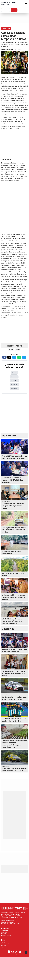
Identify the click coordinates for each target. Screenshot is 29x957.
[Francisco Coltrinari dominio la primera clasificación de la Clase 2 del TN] (14, 757)
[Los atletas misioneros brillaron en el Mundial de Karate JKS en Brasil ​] (14, 709)
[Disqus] (14, 413)
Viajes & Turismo (6, 28)
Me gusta (14, 373)
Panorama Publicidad (5, 944)
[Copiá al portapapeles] (24, 357)
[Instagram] (12, 951)
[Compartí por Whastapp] (19, 357)
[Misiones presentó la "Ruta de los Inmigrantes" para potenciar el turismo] (14, 492)
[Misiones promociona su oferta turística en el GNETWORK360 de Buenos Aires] (14, 468)
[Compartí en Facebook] (4, 357)
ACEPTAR (14, 10)
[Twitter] (16, 951)
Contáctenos (3, 932)
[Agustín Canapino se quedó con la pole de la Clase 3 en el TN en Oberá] (14, 685)
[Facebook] (9, 951)
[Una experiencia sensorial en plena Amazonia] (14, 564)
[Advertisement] (14, 220)
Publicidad (3, 934)
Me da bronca (14, 388)
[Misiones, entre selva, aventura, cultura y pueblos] (14, 542)
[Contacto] (20, 951)
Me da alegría (14, 384)
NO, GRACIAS (5, 10)
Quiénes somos (4, 930)
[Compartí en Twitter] (9, 357)
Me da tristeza (14, 380)
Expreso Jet (3, 942)
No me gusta (14, 377)
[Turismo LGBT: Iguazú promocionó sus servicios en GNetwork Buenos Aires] (14, 446)
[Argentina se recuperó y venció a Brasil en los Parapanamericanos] (14, 640)
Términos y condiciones (6, 935)
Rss (2, 947)
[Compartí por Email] (14, 357)
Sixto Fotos (3, 945)
